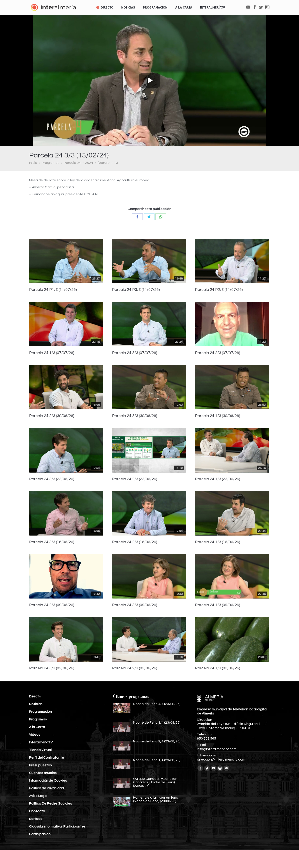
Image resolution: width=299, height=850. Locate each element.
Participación (40, 834)
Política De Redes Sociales (50, 803)
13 (116, 162)
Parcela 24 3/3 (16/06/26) (51, 542)
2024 (89, 162)
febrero (103, 162)
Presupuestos (40, 765)
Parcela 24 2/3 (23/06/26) (134, 479)
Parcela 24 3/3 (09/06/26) (134, 605)
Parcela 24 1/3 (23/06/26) (217, 479)
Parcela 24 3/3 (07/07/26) (134, 353)
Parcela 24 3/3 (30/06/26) (134, 416)
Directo (35, 696)
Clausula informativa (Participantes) (57, 826)
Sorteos (35, 818)
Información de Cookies (48, 780)
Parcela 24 (72, 162)
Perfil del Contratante (46, 757)
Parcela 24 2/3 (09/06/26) (51, 605)
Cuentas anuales (43, 773)
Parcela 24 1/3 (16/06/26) (217, 542)
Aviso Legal (38, 796)
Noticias (35, 704)
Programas (50, 162)
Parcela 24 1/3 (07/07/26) (51, 353)
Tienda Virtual (40, 750)
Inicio (33, 162)
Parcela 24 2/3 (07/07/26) (217, 353)
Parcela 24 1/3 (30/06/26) (217, 416)
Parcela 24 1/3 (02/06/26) (217, 668)
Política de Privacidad (46, 788)
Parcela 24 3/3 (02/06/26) (51, 668)
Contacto (37, 811)
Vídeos (34, 734)
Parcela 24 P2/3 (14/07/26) (219, 290)
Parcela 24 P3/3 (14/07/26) (136, 290)
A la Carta (37, 727)
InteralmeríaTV (41, 742)
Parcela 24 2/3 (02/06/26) (134, 668)
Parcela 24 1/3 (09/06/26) (217, 605)
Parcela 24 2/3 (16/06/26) (134, 542)
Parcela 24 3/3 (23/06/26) (51, 479)
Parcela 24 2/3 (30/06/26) (51, 416)
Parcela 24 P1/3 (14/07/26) (53, 290)
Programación (40, 711)
